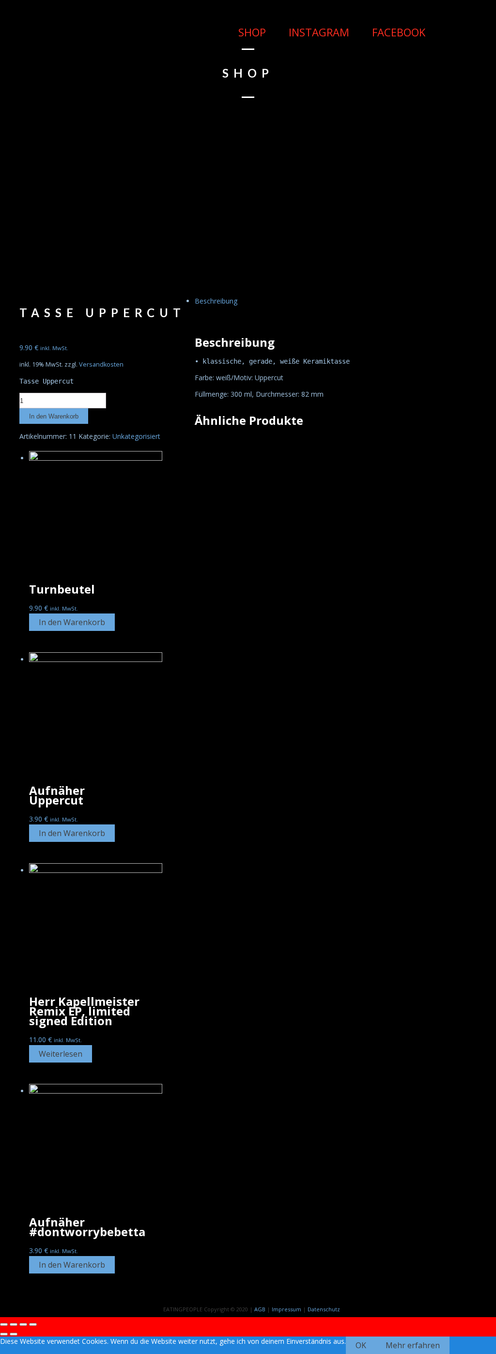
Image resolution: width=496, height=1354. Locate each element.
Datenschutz (324, 1309)
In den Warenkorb (53, 416)
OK (361, 1345)
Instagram (317, 32)
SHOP (250, 32)
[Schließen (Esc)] (4, 1324)
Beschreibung (216, 301)
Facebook (397, 32)
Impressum (286, 1309)
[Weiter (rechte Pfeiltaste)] (13, 1334)
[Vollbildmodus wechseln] (23, 1324)
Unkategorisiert (136, 436)
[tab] (257, 301)
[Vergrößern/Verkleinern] (33, 1324)
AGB (259, 1309)
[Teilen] (13, 1324)
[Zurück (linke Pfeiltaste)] (4, 1334)
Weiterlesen (60, 1053)
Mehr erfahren (413, 1345)
